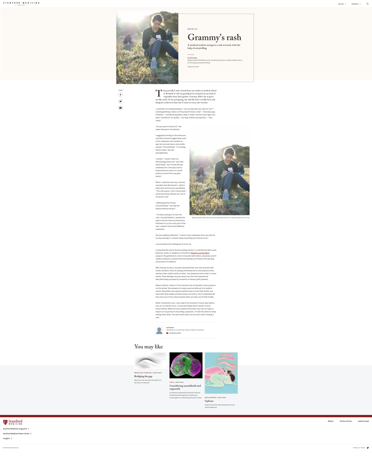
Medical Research (210, 398)
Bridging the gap (143, 377)
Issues (341, 3)
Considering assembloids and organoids (185, 387)
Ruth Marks (193, 58)
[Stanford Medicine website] (12, 422)
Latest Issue (363, 421)
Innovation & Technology (143, 373)
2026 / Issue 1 (157, 373)
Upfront (209, 401)
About (330, 421)
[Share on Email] (120, 108)
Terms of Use (346, 421)
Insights (6, 438)
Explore (355, 3)
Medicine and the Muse (200, 253)
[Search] (367, 4)
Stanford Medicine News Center (16, 433)
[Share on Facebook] (120, 95)
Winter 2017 (193, 29)
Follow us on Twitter (359, 448)
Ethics (172, 382)
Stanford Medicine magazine (15, 428)
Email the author (175, 333)
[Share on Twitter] (120, 101)
